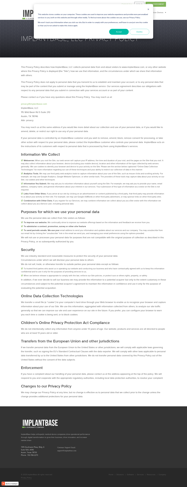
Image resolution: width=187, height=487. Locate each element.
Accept (119, 32)
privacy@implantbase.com (34, 104)
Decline (139, 32)
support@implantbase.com (66, 450)
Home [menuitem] (111, 475)
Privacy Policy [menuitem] (26, 478)
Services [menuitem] (140, 475)
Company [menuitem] (162, 475)
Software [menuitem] (130, 475)
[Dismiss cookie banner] (148, 9)
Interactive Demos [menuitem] (155, 12)
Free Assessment (155, 4)
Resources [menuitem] (151, 475)
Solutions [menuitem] (120, 475)
